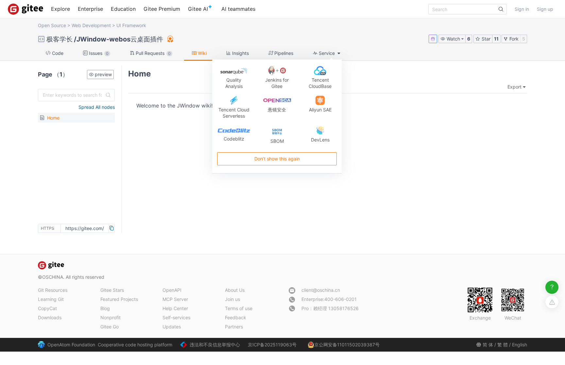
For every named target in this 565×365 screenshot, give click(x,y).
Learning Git (51, 299)
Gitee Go (109, 326)
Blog (105, 308)
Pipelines (283, 53)
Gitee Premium (162, 9)
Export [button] (514, 87)
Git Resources (52, 290)
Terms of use (238, 308)
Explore (60, 9)
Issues (98, 53)
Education (123, 9)
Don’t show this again (277, 159)
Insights (240, 53)
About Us (235, 290)
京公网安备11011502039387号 (347, 344)
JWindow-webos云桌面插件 (120, 39)
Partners (234, 326)
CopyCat (47, 308)
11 (496, 38)
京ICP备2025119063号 (272, 344)
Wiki (202, 53)
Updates (172, 326)
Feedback (235, 317)
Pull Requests (152, 53)
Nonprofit (110, 317)
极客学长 (59, 39)
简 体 (488, 344)
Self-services (176, 317)
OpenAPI (172, 290)
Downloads (49, 317)
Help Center (175, 308)
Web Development (91, 25)
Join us (232, 299)
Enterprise (90, 9)
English (519, 344)
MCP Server (175, 299)
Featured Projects (119, 299)
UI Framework (131, 25)
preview (103, 74)
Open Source (52, 25)
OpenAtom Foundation (71, 344)
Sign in (522, 9)
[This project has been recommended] (170, 39)
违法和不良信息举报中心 (215, 344)
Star (485, 38)
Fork (513, 38)
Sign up (545, 9)
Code (57, 53)
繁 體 (502, 344)
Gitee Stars (112, 290)
